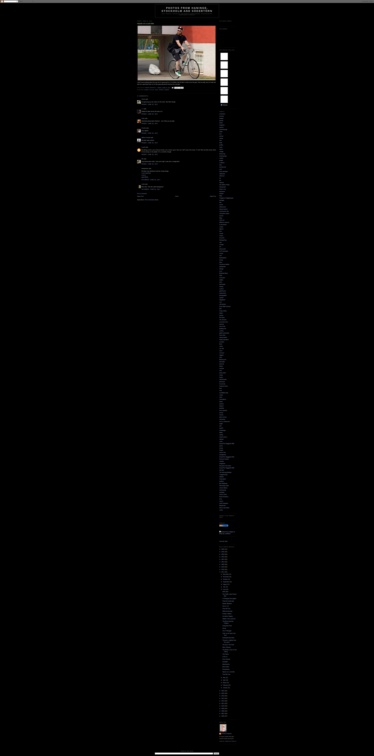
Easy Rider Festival (224, 306)
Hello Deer (225, 591)
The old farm (222, 319)
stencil (221, 501)
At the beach (223, 224)
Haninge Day (223, 240)
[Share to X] (179, 88)
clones (221, 448)
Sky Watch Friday (224, 184)
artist (220, 282)
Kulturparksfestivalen (228, 637)
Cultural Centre (223, 386)
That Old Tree (226, 608)
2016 (222, 691)
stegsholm (222, 463)
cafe (220, 370)
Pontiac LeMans (227, 613)
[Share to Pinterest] (183, 88)
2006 (222, 716)
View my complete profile (227, 741)
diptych (221, 229)
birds (220, 344)
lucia (220, 499)
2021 (222, 562)
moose (221, 412)
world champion (223, 503)
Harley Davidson (224, 339)
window (221, 193)
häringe (221, 269)
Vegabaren (222, 299)
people (221, 160)
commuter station (224, 213)
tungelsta (221, 125)
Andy (143, 118)
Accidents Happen (227, 616)
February (225, 685)
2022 (222, 559)
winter (221, 123)
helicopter (222, 361)
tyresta (221, 215)
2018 (222, 569)
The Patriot (225, 654)
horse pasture (223, 410)
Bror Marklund (223, 483)
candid (146, 89)
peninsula (222, 381)
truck (220, 271)
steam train (222, 452)
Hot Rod (221, 470)
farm (220, 231)
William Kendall (146, 137)
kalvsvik (221, 364)
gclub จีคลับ (145, 177)
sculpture (221, 162)
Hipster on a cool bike (228, 672)
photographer (223, 295)
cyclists (221, 289)
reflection (221, 176)
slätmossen (222, 207)
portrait (221, 120)
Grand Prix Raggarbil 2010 (226, 457)
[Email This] (175, 88)
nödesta (221, 182)
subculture (222, 419)
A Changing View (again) (229, 598)
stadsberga (222, 430)
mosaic (221, 415)
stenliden (221, 492)
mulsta (221, 235)
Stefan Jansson (226, 733)
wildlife (221, 280)
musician (221, 238)
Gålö (220, 275)
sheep (221, 375)
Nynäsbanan (222, 257)
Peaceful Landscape (228, 601)
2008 (222, 711)
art (220, 178)
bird (220, 202)
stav (220, 255)
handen (161, 89)
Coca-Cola (222, 384)
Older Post (213, 196)
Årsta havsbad (223, 171)
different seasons (224, 222)
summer (166, 89)
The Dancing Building (225, 472)
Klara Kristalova (223, 496)
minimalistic (222, 479)
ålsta (220, 262)
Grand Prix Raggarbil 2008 (226, 468)
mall (220, 390)
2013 (222, 698)
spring (221, 138)
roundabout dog (223, 392)
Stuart (143, 99)
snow (220, 147)
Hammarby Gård (224, 485)
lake (220, 165)
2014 (222, 696)
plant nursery (223, 417)
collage (221, 151)
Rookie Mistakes (227, 603)
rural (220, 169)
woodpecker (222, 454)
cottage (221, 244)
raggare (221, 355)
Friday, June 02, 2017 (150, 104)
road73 (221, 428)
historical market (224, 459)
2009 (222, 708)
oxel (220, 140)
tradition (221, 481)
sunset (221, 233)
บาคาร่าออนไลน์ (146, 173)
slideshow (222, 173)
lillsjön (221, 366)
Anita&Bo (225, 661)
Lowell (143, 147)
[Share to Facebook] (181, 88)
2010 (222, 706)
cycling (221, 331)
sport (220, 397)
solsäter (221, 461)
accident (221, 342)
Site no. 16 (225, 606)
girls (220, 308)
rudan (220, 131)
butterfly (221, 408)
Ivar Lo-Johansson (224, 421)
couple (221, 227)
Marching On (226, 664)
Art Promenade (223, 251)
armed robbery (223, 488)
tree (220, 134)
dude (156, 89)
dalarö (221, 313)
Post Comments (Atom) (151, 200)
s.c (142, 109)
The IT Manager (226, 631)
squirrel (221, 297)
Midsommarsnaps (227, 611)
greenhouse (222, 291)
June (224, 589)
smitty (221, 510)
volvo (220, 350)
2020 (222, 564)
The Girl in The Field (228, 644)
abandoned (222, 266)
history (221, 260)
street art (221, 220)
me (220, 246)
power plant (222, 373)
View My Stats (223, 541)
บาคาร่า (144, 175)
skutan (221, 450)
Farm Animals (226, 659)
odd (220, 426)
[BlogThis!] (177, 88)
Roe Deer (222, 317)
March (225, 682)
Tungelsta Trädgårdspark (226, 198)
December (226, 574)
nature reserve (223, 209)
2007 (222, 713)
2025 (222, 551)
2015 (222, 693)
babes (221, 432)
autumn (221, 127)
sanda (221, 395)
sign (220, 242)
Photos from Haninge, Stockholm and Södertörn (187, 9)
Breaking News (223, 273)
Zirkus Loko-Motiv (224, 508)
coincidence (222, 399)
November (226, 576)
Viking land (222, 187)
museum (221, 353)
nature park (222, 249)
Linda (143, 184)
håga (220, 218)
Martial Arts (222, 505)
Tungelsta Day (223, 474)
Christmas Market (224, 264)
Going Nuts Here (227, 625)
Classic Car (222, 189)
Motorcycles (222, 359)
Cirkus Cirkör (223, 494)
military (221, 286)
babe (220, 196)
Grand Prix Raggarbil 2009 (226, 443)
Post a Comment (142, 193)
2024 (222, 554)
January (225, 687)
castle (221, 346)
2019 (222, 567)
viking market (223, 337)
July (224, 587)
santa (220, 441)
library (221, 401)
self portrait (222, 304)
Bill (142, 159)
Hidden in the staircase (228, 618)
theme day (222, 154)
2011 (222, 703)
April (224, 680)
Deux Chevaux (226, 647)
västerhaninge (223, 129)
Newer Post (140, 196)
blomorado (222, 284)
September (226, 582)
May (224, 677)
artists (221, 446)
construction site (224, 211)
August (225, 584)
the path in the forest (225, 465)
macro (221, 149)
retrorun (221, 404)
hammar (221, 324)
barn (220, 388)
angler (221, 423)
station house (223, 437)
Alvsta (224, 628)
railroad (221, 439)
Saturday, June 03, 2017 (151, 179)
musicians (222, 277)
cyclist (151, 89)
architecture (222, 167)
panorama (222, 191)
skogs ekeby (223, 311)
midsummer (222, 293)
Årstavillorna (225, 669)
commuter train (223, 322)
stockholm (222, 114)
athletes (221, 476)
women (221, 315)
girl (220, 180)
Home (177, 196)
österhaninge (223, 156)
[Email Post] (172, 87)
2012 (222, 701)
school (221, 253)
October (225, 579)
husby (221, 377)
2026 (222, 549)
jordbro (221, 145)
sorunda (221, 368)
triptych (221, 406)
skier (220, 357)
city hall (221, 348)
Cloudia (144, 128)
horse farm (222, 335)
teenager (221, 200)
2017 (222, 572)
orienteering (222, 490)
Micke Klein (225, 667)
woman (221, 136)
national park (223, 379)
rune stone (222, 326)
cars (220, 302)
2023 (222, 557)
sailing (221, 434)
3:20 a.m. (225, 656)
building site (222, 328)
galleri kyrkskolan (224, 333)
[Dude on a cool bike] (176, 80)
